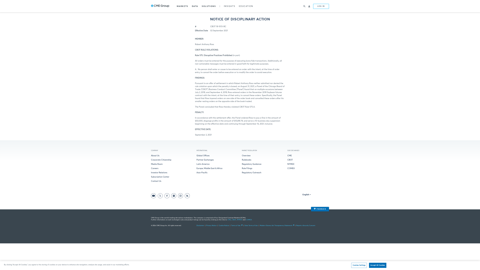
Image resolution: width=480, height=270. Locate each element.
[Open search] (304, 6)
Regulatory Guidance (251, 164)
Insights (229, 6)
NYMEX (290, 164)
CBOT (290, 160)
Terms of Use (235, 225)
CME (289, 156)
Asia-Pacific (202, 173)
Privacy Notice (211, 225)
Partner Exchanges (205, 160)
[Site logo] (160, 6)
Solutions (209, 6)
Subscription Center (160, 177)
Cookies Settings (359, 265)
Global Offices (203, 156)
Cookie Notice (224, 225)
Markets (182, 6)
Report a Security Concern (305, 225)
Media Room (157, 164)
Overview (246, 156)
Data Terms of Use (251, 225)
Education (246, 6)
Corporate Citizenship (161, 160)
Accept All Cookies (377, 265)
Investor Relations (159, 173)
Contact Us (156, 181)
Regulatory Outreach (251, 173)
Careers (154, 168)
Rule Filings (247, 168)
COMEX (291, 168)
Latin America (203, 164)
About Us (155, 156)
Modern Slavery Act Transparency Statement (276, 225)
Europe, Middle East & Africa (209, 168)
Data (195, 6)
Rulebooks (246, 160)
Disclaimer (200, 225)
